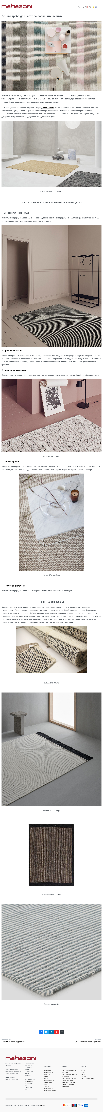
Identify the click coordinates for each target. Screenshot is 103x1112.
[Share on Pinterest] (56, 1032)
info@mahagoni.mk (30, 1081)
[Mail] (62, 1032)
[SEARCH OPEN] (79, 7)
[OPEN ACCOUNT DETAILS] (83, 7)
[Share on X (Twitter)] (46, 1032)
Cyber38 (42, 1105)
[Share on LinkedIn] (51, 1032)
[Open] (90, 7)
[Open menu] (28, 6)
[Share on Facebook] (41, 1032)
